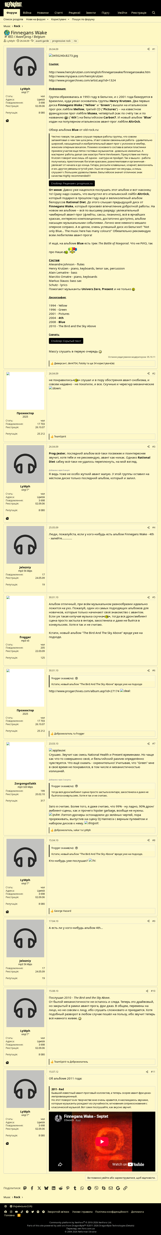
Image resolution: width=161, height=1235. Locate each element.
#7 (153, 743)
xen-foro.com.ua (86, 1228)
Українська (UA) (22, 1206)
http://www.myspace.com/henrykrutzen (76, 76)
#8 (153, 840)
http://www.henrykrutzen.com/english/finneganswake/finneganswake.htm (99, 72)
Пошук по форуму (83, 19)
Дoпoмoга (137, 1211)
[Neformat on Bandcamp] (43, 1212)
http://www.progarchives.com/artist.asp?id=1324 (82, 80)
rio (75, 41)
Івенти (91, 13)
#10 (153, 991)
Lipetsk (41, 99)
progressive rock (61, 41)
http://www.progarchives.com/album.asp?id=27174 (84, 691)
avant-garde (42, 41)
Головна (9, 1215)
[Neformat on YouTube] (16, 1212)
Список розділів (13, 19)
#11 (153, 1071)
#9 (153, 921)
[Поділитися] (148, 49)
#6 (153, 670)
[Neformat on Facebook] (6, 1212)
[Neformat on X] (33, 1212)
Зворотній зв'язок (58, 1211)
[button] (48, 19)
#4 (153, 527)
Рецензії (74, 13)
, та (72, 830)
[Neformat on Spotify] (38, 1212)
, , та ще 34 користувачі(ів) (84, 363)
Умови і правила (82, 1211)
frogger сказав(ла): (62, 678)
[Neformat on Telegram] (27, 1212)
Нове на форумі (35, 19)
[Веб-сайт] (7, 120)
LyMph (11, 41)
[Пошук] (153, 12)
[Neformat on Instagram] (11, 1212)
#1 (153, 49)
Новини (43, 13)
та (69, 733)
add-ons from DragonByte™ (71, 1225)
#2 (153, 373)
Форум (11, 13)
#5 (153, 597)
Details (130, 1225)
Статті (59, 13)
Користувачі (58, 19)
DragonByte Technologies (112, 1225)
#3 (153, 446)
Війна (27, 13)
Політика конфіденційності (111, 1211)
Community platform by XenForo (80, 1222)
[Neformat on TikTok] (22, 1212)
